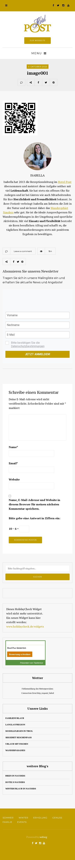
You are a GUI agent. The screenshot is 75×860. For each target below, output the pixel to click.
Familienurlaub (14, 718)
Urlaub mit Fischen (16, 744)
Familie (7, 822)
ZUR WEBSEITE (37, 40)
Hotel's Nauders (15, 782)
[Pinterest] (53, 82)
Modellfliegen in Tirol (19, 731)
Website (14, 479)
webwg (44, 837)
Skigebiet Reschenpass (18, 737)
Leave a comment (23, 251)
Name (13, 447)
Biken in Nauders (15, 775)
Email (13, 463)
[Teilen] (38, 82)
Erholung (40, 817)
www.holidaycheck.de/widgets (25, 626)
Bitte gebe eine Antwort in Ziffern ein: (34, 518)
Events (22, 822)
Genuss (57, 817)
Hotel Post (65, 182)
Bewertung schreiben (19, 654)
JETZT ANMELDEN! (37, 354)
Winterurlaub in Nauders (20, 788)
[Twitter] (46, 82)
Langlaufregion (15, 724)
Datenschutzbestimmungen (27, 346)
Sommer (8, 817)
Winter (23, 817)
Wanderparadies (15, 750)
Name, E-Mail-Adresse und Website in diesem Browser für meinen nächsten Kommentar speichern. (34, 504)
